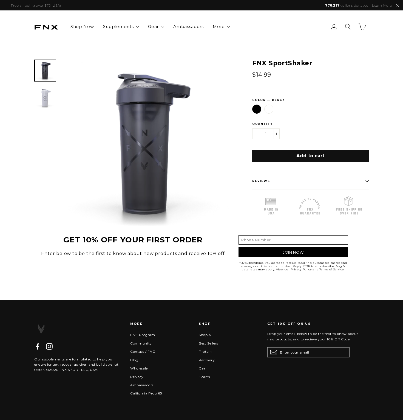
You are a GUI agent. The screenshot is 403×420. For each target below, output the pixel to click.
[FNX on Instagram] (49, 346)
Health (204, 377)
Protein (205, 351)
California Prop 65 (146, 393)
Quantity (262, 124)
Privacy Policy (301, 269)
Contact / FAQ (142, 351)
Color (268, 100)
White (268, 109)
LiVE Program (142, 335)
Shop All (206, 335)
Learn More (382, 5)
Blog (134, 360)
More (219, 26)
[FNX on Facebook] (37, 346)
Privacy (137, 377)
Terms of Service (331, 269)
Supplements (119, 26)
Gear (154, 26)
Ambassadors (188, 26)
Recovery (207, 360)
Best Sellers (208, 343)
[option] (147, 145)
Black (256, 109)
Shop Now (82, 26)
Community (141, 343)
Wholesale (139, 368)
